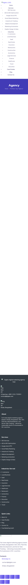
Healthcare (11, 61)
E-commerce (11, 34)
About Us (4, 517)
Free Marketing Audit (8, 528)
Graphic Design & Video (11, 29)
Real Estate (11, 42)
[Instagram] (4, 431)
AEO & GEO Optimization (12, 13)
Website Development (11, 23)
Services (10, 8)
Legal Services (11, 56)
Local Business (11, 36)
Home (11, 5)
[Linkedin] (7, 431)
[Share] (12, 577)
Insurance (11, 45)
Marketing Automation (11, 26)
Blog (11, 72)
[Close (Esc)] (17, 577)
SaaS (11, 39)
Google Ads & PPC (11, 15)
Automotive (11, 53)
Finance (11, 58)
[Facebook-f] (2, 431)
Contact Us (11, 75)
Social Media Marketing (11, 18)
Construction (11, 50)
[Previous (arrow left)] (2, 582)
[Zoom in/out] (2, 577)
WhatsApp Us (6, 559)
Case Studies (11, 69)
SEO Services (11, 10)
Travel (11, 64)
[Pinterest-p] (10, 431)
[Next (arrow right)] (7, 582)
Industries (11, 32)
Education (12, 66)
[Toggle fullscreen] (7, 577)
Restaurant (5, 491)
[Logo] (6, 2)
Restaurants (11, 47)
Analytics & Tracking (12, 21)
